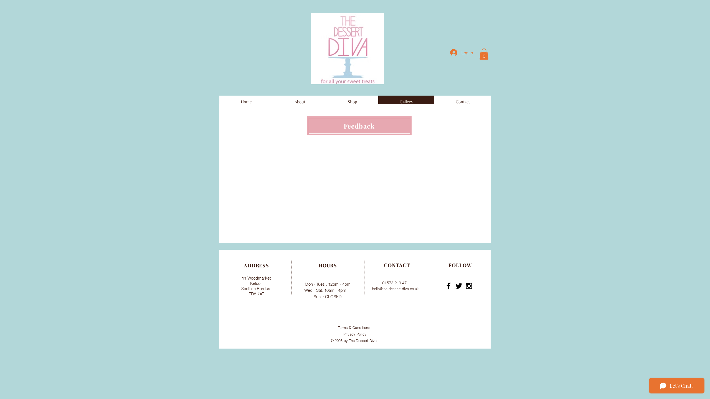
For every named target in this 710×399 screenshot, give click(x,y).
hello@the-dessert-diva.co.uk (395, 289)
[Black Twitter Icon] (458, 286)
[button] (484, 54)
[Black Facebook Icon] (448, 286)
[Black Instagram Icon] (469, 286)
